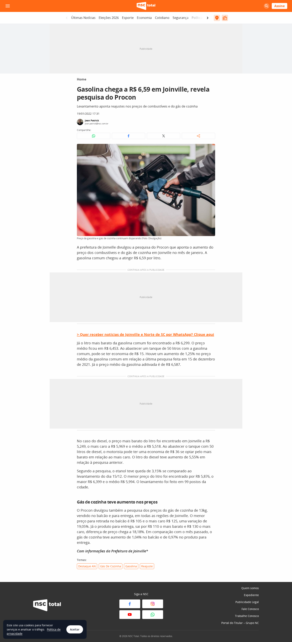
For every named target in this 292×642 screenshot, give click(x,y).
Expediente (251, 595)
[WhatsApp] (152, 614)
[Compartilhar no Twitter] (163, 136)
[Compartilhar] (198, 136)
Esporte (128, 17)
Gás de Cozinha (110, 566)
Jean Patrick (92, 120)
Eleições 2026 (109, 17)
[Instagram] (152, 603)
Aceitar (74, 629)
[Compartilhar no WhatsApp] (93, 136)
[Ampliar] (210, 149)
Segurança (181, 17)
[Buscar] (266, 6)
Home (81, 79)
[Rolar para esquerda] (67, 18)
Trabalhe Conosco (247, 616)
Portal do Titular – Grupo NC (240, 623)
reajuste (147, 566)
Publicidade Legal (247, 602)
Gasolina (131, 566)
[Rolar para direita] (207, 18)
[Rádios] (225, 18)
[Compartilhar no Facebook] (128, 136)
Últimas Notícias (83, 17)
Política (197, 17)
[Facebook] (129, 603)
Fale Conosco (250, 609)
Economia (144, 17)
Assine (279, 6)
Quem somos (250, 588)
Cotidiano (162, 17)
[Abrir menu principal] (7, 6)
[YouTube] (129, 614)
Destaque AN (87, 566)
